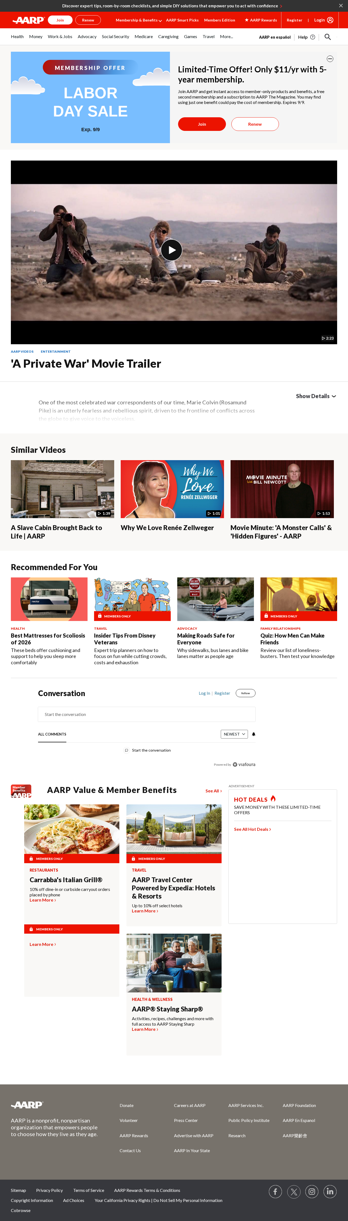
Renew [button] (88, 20)
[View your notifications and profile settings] (253, 734)
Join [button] (60, 20)
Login (319, 19)
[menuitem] (17, 39)
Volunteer (129, 1120)
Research (237, 1135)
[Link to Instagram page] (312, 1192)
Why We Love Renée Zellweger (167, 527)
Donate (126, 1105)
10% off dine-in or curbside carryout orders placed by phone (70, 892)
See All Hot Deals (251, 829)
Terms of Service (88, 1190)
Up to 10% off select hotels (157, 905)
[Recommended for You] (49, 599)
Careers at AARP (190, 1105)
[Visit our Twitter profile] (294, 1192)
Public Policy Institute (248, 1120)
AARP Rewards (134, 1135)
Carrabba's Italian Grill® (66, 880)
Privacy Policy (49, 1190)
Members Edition (219, 20)
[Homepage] (29, 20)
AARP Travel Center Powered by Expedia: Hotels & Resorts (173, 888)
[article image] (307, 37)
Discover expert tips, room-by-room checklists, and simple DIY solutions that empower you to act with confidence (170, 5)
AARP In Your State (192, 1150)
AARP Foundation (299, 1105)
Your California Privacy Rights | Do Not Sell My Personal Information (158, 1200)
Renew (255, 124)
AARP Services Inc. (245, 1105)
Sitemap (18, 1190)
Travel (139, 870)
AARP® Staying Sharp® (167, 1009)
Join (202, 124)
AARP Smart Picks (182, 20)
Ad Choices (73, 1200)
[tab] (52, 734)
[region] (147, 730)
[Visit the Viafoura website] (244, 764)
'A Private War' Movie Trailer (86, 363)
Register (294, 20)
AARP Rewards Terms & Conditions (147, 1190)
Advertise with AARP (193, 1135)
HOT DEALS (251, 799)
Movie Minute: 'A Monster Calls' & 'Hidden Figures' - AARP (281, 532)
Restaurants (44, 870)
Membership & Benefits (137, 20)
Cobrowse (20, 1210)
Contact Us (130, 1150)
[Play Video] (171, 250)
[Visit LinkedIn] (330, 1192)
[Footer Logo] (54, 1105)
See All (212, 790)
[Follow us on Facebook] (275, 1192)
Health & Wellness (152, 999)
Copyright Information (32, 1200)
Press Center (186, 1120)
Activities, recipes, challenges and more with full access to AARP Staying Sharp (172, 1021)
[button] (328, 37)
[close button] (330, 58)
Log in (204, 693)
